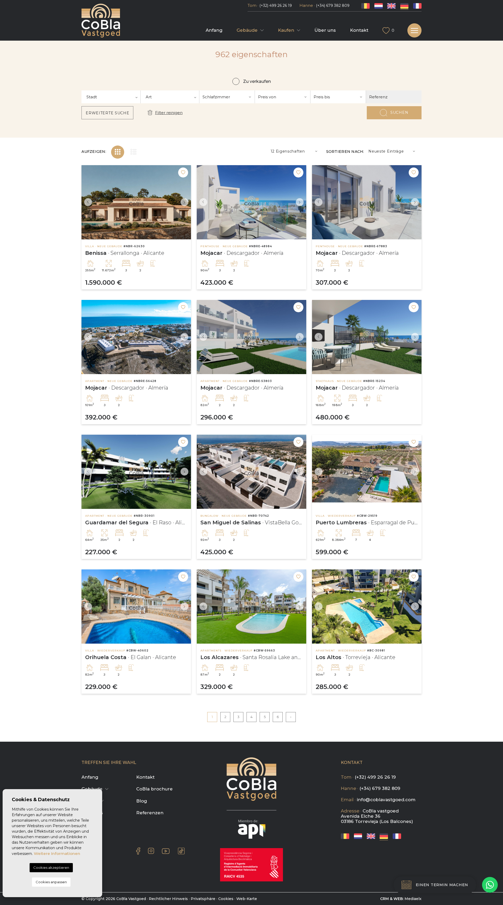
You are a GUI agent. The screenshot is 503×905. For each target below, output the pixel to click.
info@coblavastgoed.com (386, 799)
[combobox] (111, 96)
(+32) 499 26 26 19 (275, 5)
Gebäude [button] (247, 30)
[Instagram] (151, 851)
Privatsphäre (203, 898)
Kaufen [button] (286, 30)
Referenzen (149, 812)
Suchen (399, 112)
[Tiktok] (181, 851)
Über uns (325, 30)
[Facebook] (138, 851)
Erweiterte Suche (107, 113)
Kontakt (359, 30)
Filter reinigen (168, 112)
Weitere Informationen (57, 853)
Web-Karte (246, 898)
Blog (141, 801)
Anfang (214, 30)
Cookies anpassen (51, 882)
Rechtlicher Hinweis (168, 898)
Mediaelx (413, 898)
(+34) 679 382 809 (332, 5)
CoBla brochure (154, 788)
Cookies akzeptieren (51, 867)
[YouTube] (166, 851)
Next (186, 202)
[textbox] (111, 97)
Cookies (225, 898)
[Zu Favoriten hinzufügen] (183, 172)
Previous (86, 202)
